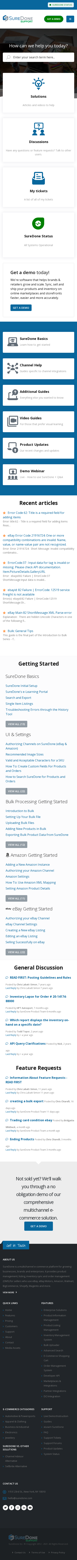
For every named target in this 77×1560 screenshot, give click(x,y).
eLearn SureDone (54, 1427)
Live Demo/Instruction (56, 1416)
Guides (48, 1421)
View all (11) (16, 898)
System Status (52, 1454)
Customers (11, 1326)
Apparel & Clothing (15, 1421)
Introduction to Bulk (20, 811)
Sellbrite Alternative (16, 1466)
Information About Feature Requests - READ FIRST (36, 1080)
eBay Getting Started (32, 909)
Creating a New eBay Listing (25, 930)
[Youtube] (30, 1507)
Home (8, 1310)
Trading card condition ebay (30, 1120)
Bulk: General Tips (20, 631)
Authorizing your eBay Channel (28, 918)
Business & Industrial (17, 1427)
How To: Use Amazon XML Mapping (31, 882)
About (8, 1337)
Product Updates (53, 1448)
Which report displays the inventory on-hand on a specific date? (37, 1022)
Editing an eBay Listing (22, 936)
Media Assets (12, 1348)
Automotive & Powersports (20, 1416)
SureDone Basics (22, 676)
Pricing (9, 1320)
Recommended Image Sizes (25, 754)
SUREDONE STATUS (62, 4)
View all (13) (16, 724)
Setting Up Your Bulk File (23, 817)
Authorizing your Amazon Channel (30, 870)
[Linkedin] (24, 1507)
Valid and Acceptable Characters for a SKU (35, 760)
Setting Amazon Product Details (28, 888)
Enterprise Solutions (55, 1310)
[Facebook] (11, 1507)
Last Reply (11, 988)
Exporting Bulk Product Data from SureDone (37, 835)
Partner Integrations (55, 1391)
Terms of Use (38, 1552)
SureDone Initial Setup (21, 686)
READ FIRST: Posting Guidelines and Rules (40, 977)
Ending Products (21, 1139)
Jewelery (10, 1437)
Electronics (11, 1432)
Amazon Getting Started (33, 855)
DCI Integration (52, 1396)
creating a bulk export (26, 1101)
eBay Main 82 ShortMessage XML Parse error (39, 613)
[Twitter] (5, 1507)
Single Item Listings (19, 704)
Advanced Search (53, 1350)
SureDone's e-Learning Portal (27, 692)
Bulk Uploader (51, 1345)
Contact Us (19, 1552)
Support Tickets (52, 1437)
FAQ (46, 1432)
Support (9, 1331)
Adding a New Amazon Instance (28, 865)
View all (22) (16, 791)
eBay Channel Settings (21, 924)
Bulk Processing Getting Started (36, 801)
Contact (9, 1342)
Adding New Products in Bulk (26, 829)
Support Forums (53, 1443)
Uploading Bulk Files (20, 823)
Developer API (52, 1375)
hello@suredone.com (20, 1498)
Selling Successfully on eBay (25, 942)
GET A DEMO (53, 19)
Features (10, 1315)
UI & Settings (18, 734)
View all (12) (16, 844)
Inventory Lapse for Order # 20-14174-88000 (36, 999)
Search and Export (18, 698)
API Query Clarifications (27, 1043)
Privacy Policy (57, 1552)
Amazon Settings (17, 876)
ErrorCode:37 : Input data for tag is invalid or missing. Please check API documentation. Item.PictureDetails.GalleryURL (36, 567)
